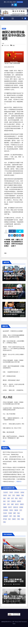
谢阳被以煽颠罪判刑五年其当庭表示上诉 (13, 293)
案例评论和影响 (7, 289)
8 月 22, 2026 (8, 550)
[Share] (12, 231)
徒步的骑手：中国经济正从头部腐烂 (13, 331)
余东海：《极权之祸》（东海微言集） (13, 390)
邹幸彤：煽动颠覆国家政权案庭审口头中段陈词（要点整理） (13, 312)
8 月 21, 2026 (8, 567)
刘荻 (4, 498)
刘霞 (8, 498)
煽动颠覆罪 (11, 271)
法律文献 (10, 307)
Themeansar (24, 621)
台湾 (12, 498)
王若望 (10, 513)
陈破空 (14, 519)
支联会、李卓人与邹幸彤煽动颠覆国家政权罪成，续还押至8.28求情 (13, 275)
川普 (8, 501)
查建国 (5, 507)
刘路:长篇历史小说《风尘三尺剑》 (12, 428)
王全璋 (5, 513)
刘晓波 (18, 495)
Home (14, 623)
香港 (18, 519)
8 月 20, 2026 (8, 601)
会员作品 (5, 577)
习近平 (11, 492)
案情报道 (4, 28)
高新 (22, 519)
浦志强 (16, 510)
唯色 (16, 498)
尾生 (4, 501)
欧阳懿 (21, 507)
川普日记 (13, 501)
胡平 (10, 516)
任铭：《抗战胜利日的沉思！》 (11, 372)
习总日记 (5, 492)
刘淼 (22, 495)
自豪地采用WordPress (6, 621)
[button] (22, 18)
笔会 (18, 513)
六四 (13, 495)
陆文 (9, 519)
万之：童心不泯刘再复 (9, 414)
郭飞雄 (5, 519)
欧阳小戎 (15, 507)
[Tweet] (20, 231)
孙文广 (20, 498)
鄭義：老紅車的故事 (8, 432)
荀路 (14, 516)
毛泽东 (11, 510)
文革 (8, 504)
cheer (16, 278)
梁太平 (10, 507)
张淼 (13, 45)
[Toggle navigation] (13, 18)
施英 (12, 504)
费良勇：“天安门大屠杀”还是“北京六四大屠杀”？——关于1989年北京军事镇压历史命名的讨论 (14, 348)
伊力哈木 (17, 492)
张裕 (4, 504)
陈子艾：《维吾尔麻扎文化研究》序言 (13, 424)
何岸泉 (22, 492)
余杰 (9, 495)
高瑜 (4, 522)
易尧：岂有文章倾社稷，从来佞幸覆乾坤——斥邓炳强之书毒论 (13, 581)
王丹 (21, 510)
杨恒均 (22, 504)
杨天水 (17, 504)
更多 (4, 441)
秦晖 (14, 513)
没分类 (5, 543)
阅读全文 (18, 481)
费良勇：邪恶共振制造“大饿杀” (11, 380)
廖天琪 (19, 501)
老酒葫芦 (5, 516)
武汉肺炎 (5, 510)
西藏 (18, 516)
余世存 (5, 495)
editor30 (17, 550)
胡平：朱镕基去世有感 (9, 376)
